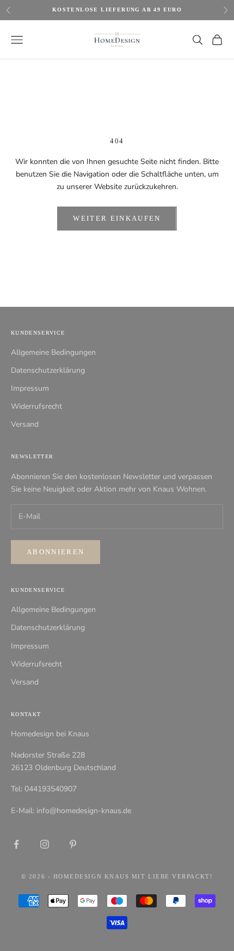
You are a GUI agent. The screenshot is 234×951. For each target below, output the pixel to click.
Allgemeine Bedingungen (53, 352)
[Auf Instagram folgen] (44, 844)
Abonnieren (55, 552)
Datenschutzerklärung (48, 370)
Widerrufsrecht (36, 406)
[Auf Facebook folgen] (16, 844)
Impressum (30, 388)
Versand (25, 424)
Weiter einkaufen (117, 218)
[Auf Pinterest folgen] (72, 844)
